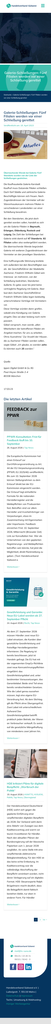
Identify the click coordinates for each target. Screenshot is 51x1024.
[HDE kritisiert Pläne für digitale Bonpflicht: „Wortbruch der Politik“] (25, 763)
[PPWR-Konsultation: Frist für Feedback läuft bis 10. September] (25, 416)
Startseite (8, 95)
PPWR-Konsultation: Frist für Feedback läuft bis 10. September (24, 440)
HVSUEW (38, 794)
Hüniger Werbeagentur (18, 1003)
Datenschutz (12, 995)
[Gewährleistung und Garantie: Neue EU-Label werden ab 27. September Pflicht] (25, 592)
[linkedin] (28, 967)
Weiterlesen (12, 567)
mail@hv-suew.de (23, 951)
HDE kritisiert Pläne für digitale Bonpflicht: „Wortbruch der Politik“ (25, 787)
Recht (27, 623)
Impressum (26, 995)
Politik (10, 797)
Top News (29, 447)
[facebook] (13, 967)
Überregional (30, 797)
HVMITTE (28, 794)
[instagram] (21, 967)
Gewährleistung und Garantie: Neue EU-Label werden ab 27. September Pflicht (25, 615)
